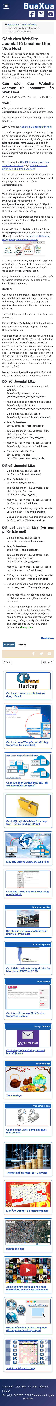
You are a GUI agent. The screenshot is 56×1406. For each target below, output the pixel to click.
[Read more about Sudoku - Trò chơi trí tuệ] (28, 1352)
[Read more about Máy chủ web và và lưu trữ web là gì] (28, 845)
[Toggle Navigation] (6, 6)
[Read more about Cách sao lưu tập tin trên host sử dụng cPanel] (28, 681)
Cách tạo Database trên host (36, 126)
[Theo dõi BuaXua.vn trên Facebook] (32, 14)
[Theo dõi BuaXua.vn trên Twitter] (41, 14)
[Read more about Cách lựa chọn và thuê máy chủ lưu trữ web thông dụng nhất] (28, 766)
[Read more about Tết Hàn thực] (28, 1079)
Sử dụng (32, 1386)
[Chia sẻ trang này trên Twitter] (41, 654)
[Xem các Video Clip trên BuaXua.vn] (49, 654)
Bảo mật (44, 1386)
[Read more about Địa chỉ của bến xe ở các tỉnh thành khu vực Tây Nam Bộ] (28, 918)
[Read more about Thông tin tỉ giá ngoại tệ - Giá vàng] (28, 1156)
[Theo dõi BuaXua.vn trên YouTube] (50, 14)
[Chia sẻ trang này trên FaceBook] (33, 654)
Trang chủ (7, 1386)
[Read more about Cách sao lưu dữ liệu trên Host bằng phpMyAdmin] (28, 879)
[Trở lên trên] (51, 1401)
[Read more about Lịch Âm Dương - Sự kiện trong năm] (28, 1194)
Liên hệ (6, 1391)
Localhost (9, 644)
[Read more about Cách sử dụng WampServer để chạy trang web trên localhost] (28, 721)
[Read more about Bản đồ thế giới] (28, 1232)
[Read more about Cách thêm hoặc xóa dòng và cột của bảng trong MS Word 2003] (28, 956)
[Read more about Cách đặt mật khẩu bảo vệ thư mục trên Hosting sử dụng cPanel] (28, 806)
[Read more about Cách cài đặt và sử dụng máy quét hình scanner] (28, 1117)
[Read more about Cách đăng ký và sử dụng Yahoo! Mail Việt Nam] (28, 1038)
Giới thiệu (20, 1386)
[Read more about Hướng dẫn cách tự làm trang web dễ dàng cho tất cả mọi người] (28, 1311)
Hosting (22, 644)
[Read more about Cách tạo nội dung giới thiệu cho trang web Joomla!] (28, 997)
